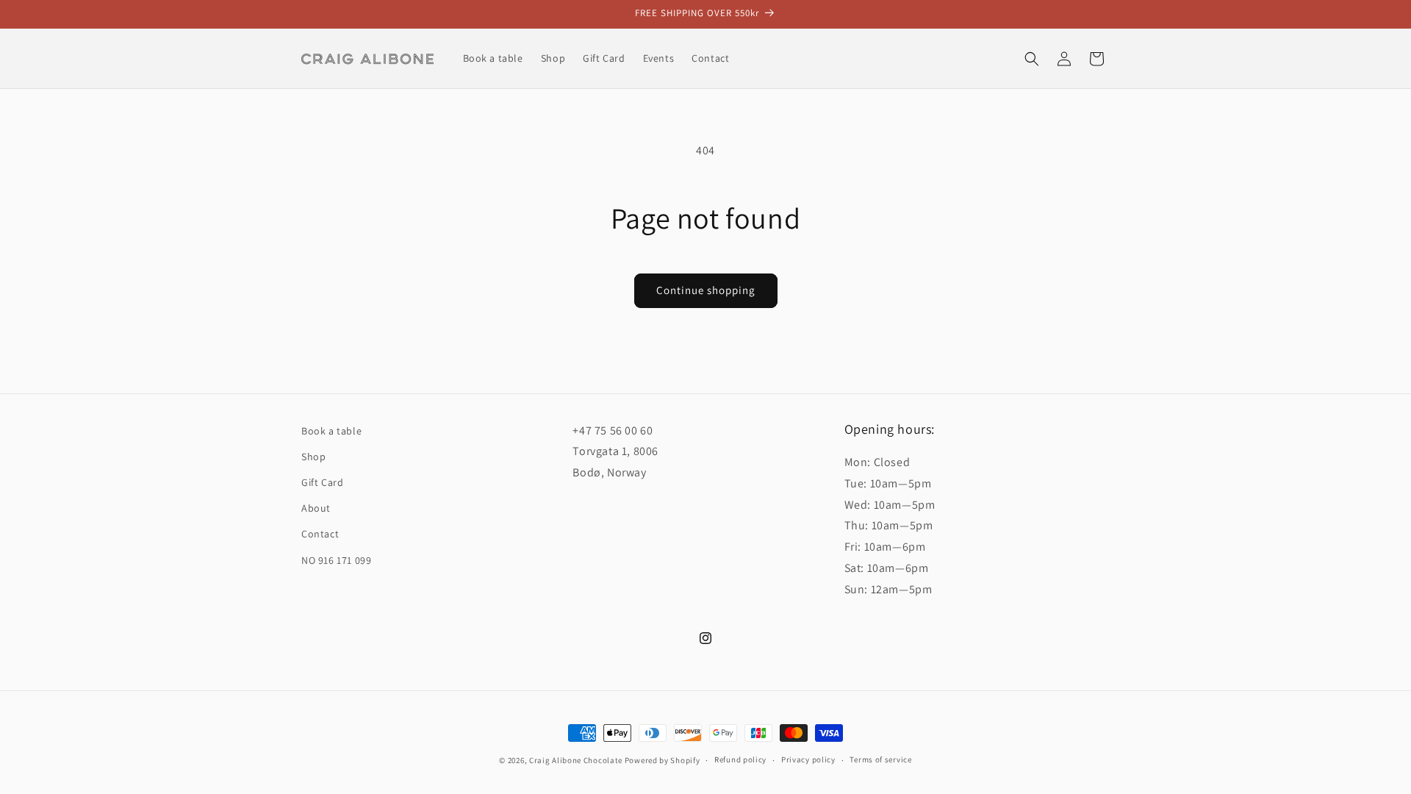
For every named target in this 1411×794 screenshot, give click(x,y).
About (316, 508)
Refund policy (740, 759)
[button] (1032, 59)
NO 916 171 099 (336, 560)
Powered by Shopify (662, 760)
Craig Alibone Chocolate (575, 760)
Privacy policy (808, 759)
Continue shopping (705, 290)
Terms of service (880, 759)
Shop (313, 456)
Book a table (331, 430)
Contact (320, 533)
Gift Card (322, 482)
